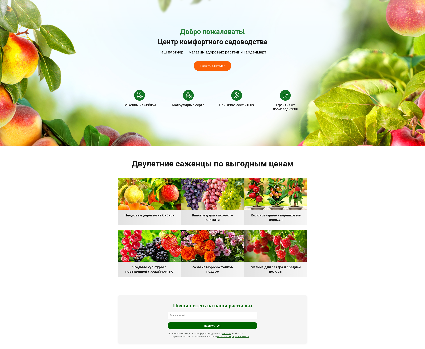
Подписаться (212, 325)
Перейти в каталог (212, 65)
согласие (226, 333)
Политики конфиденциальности (233, 336)
